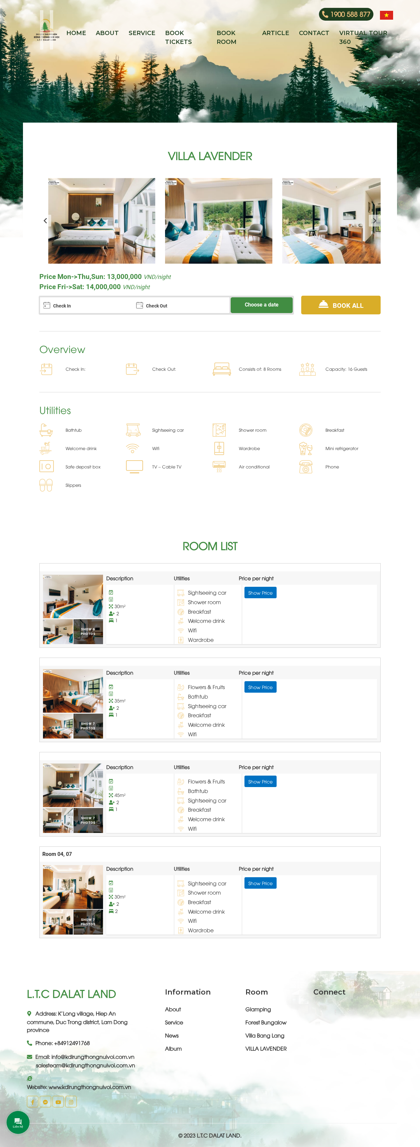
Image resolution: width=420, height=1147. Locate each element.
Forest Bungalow (265, 1022)
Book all (347, 305)
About (173, 1009)
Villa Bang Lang (264, 1035)
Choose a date (262, 305)
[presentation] (45, 221)
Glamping (258, 1009)
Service (174, 1022)
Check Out (156, 305)
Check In (62, 305)
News (171, 1035)
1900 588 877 (350, 13)
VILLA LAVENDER (266, 1048)
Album (173, 1048)
